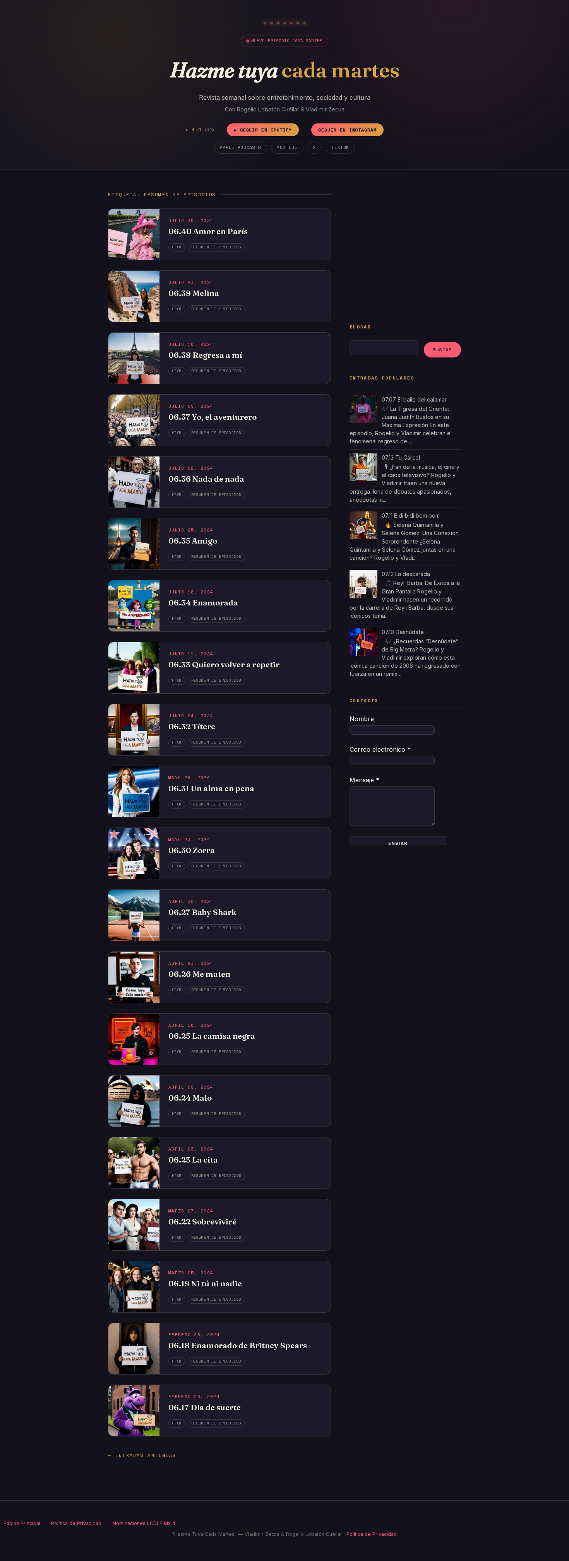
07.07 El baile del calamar (414, 399)
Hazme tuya (284, 70)
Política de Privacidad (76, 1523)
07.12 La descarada (406, 574)
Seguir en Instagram (347, 130)
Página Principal (21, 1523)
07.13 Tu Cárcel (401, 457)
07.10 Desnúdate (403, 632)
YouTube (287, 147)
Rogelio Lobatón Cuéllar (268, 109)
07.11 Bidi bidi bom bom (411, 515)
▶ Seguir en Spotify (263, 130)
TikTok (340, 147)
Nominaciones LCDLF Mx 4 (144, 1523)
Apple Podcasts (240, 147)
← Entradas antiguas (142, 1455)
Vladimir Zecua (325, 109)
